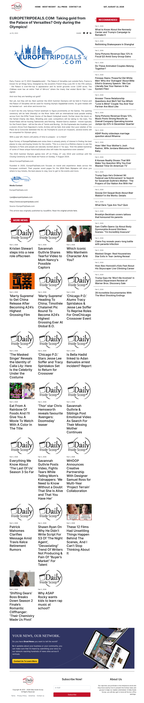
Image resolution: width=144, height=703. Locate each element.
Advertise (31, 696)
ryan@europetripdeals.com (21, 197)
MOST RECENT (49, 7)
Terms (13, 696)
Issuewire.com (39, 81)
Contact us (40, 696)
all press (62, 7)
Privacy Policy (22, 696)
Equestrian (63, 103)
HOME (38, 7)
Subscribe (72, 694)
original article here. (68, 211)
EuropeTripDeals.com (32, 141)
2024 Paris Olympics (69, 168)
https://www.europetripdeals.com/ (24, 202)
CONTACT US (75, 7)
